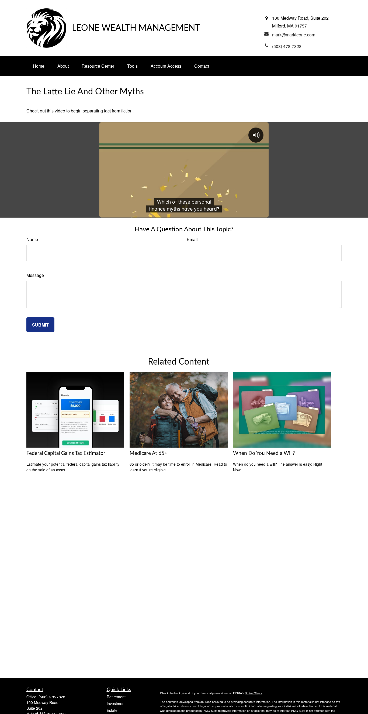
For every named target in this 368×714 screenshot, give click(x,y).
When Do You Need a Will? (264, 453)
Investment (116, 703)
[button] (38, 65)
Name (32, 239)
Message (35, 275)
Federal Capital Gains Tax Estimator (65, 453)
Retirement (116, 696)
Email (192, 239)
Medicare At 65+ (148, 453)
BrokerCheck (253, 693)
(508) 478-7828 (52, 696)
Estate (112, 710)
